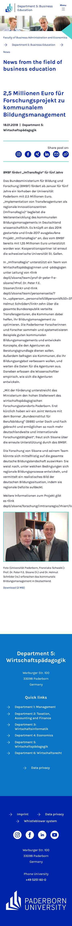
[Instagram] (17, 834)
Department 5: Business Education (35, 8)
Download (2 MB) (14, 587)
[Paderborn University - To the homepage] (9, 7)
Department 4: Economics (34, 735)
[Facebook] (30, 834)
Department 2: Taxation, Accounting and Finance (33, 716)
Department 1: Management (35, 707)
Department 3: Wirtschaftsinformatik (31, 727)
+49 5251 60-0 (36, 880)
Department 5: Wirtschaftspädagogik (31, 744)
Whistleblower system (40, 821)
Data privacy (40, 768)
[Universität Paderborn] (36, 900)
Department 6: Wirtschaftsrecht (38, 753)
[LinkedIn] (42, 834)
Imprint (22, 814)
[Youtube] (54, 834)
